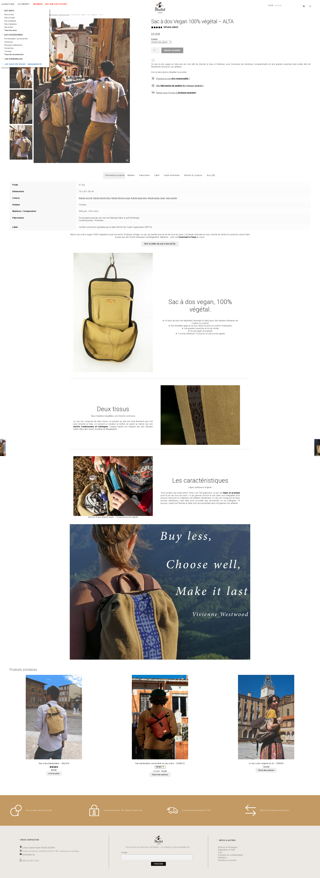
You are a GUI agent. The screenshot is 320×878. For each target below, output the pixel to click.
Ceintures (8, 42)
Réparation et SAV (226, 850)
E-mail (124, 852)
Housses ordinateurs (13, 45)
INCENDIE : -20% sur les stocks (50, 4)
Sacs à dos (9, 15)
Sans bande (171, 198)
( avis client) (171, 27)
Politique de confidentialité (230, 855)
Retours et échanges (228, 847)
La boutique (8, 4)
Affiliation (222, 857)
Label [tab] (156, 175)
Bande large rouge (156, 198)
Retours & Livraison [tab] (193, 175)
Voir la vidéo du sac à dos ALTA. (160, 244)
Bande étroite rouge (121, 198)
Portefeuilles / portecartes (16, 39)
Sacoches (8, 27)
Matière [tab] (131, 175)
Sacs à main (9, 18)
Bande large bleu (139, 198)
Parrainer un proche (227, 860)
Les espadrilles (13, 59)
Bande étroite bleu (101, 198)
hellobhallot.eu (28, 854)
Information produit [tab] (114, 175)
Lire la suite (53, 773)
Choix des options (160, 775)
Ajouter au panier (172, 50)
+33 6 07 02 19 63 (30, 860)
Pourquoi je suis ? (173, 78)
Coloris (154, 39)
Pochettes (9, 48)
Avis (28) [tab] (211, 175)
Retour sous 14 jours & (176, 92)
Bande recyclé (85, 198)
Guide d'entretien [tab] (172, 175)
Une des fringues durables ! (180, 85)
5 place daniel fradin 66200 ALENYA (38, 847)
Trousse (8, 51)
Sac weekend (10, 21)
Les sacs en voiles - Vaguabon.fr (23, 64)
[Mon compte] (310, 6)
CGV (220, 852)
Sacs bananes (10, 24)
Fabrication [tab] (144, 175)
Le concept (24, 4)
